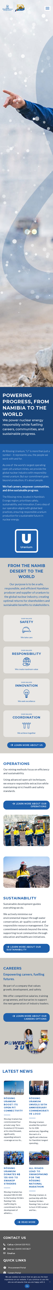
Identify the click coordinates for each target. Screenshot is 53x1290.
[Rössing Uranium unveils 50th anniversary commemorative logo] (39, 1113)
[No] (49, 1281)
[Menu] (47, 8)
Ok (27, 1286)
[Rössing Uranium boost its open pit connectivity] (14, 1113)
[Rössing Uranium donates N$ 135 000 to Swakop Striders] (14, 1183)
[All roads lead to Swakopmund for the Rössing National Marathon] (39, 1183)
